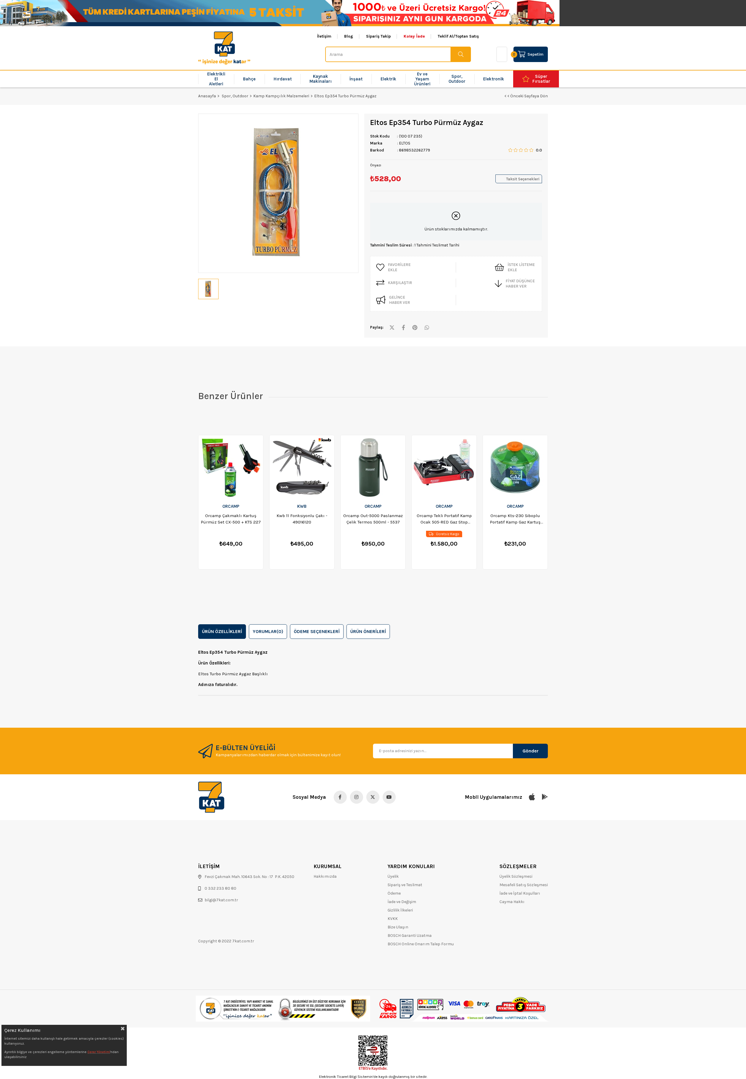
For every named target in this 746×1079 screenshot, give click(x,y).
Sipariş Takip (378, 36)
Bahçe (249, 79)
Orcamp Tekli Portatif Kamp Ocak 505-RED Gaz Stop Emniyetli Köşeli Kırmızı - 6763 (444, 519)
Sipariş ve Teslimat (405, 884)
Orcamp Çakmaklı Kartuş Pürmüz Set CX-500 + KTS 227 (231, 519)
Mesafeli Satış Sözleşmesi (523, 884)
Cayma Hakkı (512, 901)
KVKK (393, 918)
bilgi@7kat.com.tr (221, 900)
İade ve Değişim (402, 901)
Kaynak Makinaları (320, 79)
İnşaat (356, 79)
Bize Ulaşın (398, 927)
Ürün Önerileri (368, 631)
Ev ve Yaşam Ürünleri (422, 79)
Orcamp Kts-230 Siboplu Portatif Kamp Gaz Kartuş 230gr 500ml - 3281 (515, 519)
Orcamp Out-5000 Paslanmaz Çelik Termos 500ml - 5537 (373, 519)
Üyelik (393, 876)
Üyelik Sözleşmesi (515, 876)
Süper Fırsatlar (541, 79)
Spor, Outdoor (456, 79)
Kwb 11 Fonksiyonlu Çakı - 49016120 (302, 519)
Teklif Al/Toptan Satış (458, 36)
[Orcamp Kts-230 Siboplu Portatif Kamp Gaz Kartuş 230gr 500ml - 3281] (515, 467)
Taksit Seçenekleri (522, 179)
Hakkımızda (325, 876)
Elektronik (493, 79)
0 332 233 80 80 (220, 888)
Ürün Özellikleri (222, 631)
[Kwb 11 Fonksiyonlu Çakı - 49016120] (302, 467)
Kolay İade (414, 36)
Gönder (530, 751)
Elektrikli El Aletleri (216, 79)
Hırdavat (283, 79)
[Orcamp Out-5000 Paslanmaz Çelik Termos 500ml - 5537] (373, 467)
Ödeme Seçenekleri (317, 631)
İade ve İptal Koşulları (519, 893)
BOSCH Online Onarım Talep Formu (421, 944)
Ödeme (394, 893)
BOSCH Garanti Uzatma (410, 935)
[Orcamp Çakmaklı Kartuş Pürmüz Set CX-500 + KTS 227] (230, 467)
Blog (348, 36)
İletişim (324, 36)
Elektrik (388, 79)
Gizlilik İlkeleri (400, 910)
